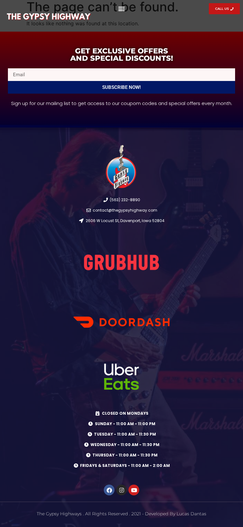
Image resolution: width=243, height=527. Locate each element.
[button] (121, 8)
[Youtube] (133, 490)
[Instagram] (121, 490)
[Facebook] (109, 490)
